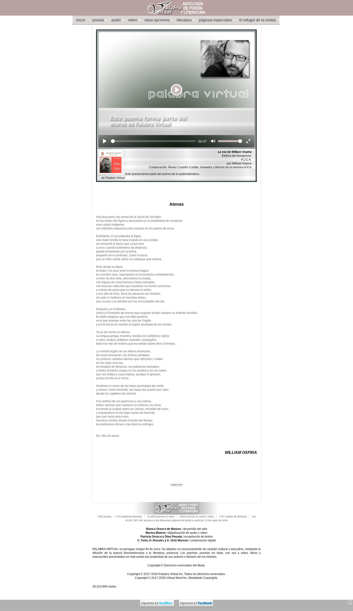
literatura (184, 20)
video (132, 20)
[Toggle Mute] (213, 141)
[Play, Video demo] (105, 141)
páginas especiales (215, 20)
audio (116, 20)
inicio (80, 20)
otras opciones (157, 20)
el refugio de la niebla (257, 20)
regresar (176, 484)
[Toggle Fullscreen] (248, 141)
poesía (98, 20)
